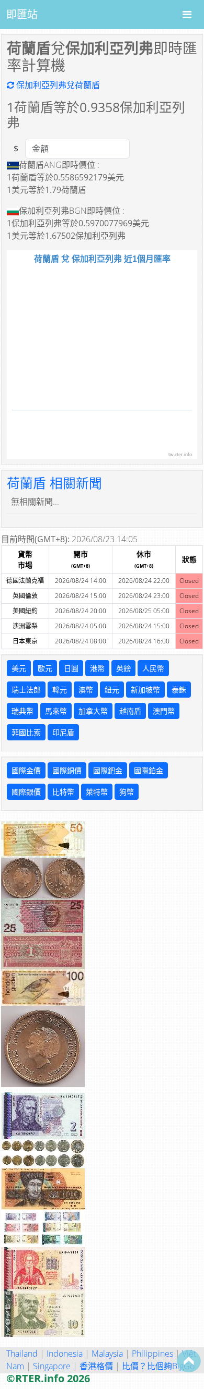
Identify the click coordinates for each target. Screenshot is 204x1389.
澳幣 (85, 689)
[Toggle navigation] (187, 14)
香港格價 (96, 1366)
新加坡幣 (145, 689)
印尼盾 (63, 732)
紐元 (112, 689)
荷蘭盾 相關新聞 (54, 483)
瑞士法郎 (26, 689)
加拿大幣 (93, 711)
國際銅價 (67, 770)
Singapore (52, 1366)
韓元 (59, 689)
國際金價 (26, 770)
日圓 (71, 668)
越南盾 (130, 711)
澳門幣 (164, 711)
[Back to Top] (188, 1360)
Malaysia (107, 1353)
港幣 (97, 668)
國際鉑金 (148, 770)
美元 (19, 668)
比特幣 (63, 792)
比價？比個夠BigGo (158, 1366)
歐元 (45, 668)
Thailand (22, 1353)
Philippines (152, 1353)
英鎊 (123, 668)
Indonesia (65, 1353)
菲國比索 (26, 732)
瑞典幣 (22, 711)
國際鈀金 (107, 770)
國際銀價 (26, 792)
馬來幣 (56, 711)
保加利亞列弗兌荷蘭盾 (57, 85)
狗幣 (126, 792)
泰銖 (179, 689)
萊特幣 (97, 792)
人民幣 (153, 668)
